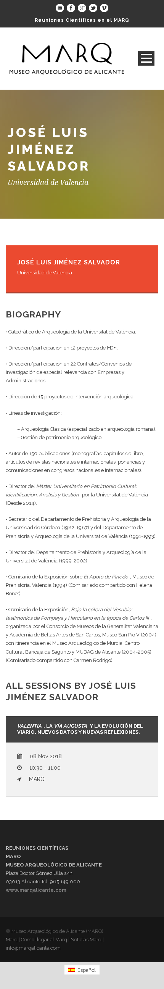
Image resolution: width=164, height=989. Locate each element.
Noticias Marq (86, 939)
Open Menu (146, 58)
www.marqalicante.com (36, 890)
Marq (12, 939)
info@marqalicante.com (33, 948)
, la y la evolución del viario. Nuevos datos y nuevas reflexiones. (80, 729)
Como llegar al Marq (44, 939)
